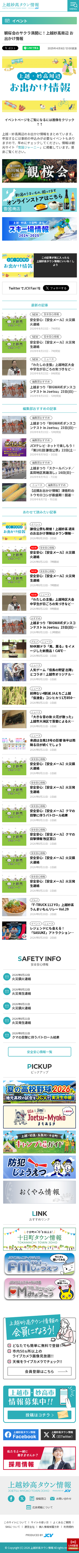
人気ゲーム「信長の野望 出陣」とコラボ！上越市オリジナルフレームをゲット (52, 672)
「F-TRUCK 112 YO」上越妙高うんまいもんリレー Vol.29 (52, 906)
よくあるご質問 (62, 1522)
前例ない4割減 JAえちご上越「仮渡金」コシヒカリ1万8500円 (52, 695)
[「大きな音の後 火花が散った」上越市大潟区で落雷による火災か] (14, 719)
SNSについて (12, 1526)
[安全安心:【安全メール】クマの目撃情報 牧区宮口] (14, 837)
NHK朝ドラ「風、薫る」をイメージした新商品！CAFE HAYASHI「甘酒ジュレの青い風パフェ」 (52, 648)
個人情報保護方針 (49, 1526)
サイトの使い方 (40, 1522)
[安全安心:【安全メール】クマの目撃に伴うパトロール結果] (14, 813)
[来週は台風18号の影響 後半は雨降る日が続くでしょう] (14, 743)
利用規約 (69, 1526)
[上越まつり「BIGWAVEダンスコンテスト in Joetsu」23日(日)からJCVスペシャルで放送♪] (14, 625)
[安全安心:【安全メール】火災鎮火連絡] (14, 555)
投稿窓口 (41, 1498)
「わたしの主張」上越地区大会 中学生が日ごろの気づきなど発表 (52, 601)
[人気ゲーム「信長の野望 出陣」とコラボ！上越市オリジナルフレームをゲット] (14, 672)
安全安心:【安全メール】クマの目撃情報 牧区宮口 (52, 836)
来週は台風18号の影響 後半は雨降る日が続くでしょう (52, 742)
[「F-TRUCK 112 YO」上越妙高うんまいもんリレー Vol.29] (14, 907)
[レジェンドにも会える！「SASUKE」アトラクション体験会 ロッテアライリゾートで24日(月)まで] (14, 930)
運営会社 (29, 1526)
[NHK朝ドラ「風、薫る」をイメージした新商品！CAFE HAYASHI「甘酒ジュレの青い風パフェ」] (14, 649)
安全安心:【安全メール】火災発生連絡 (52, 578)
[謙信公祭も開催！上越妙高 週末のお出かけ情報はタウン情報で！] (14, 531)
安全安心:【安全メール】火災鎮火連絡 (52, 554)
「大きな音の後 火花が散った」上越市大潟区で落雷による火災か (52, 718)
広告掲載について (42, 1507)
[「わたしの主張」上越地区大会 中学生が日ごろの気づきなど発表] (14, 602)
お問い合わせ (63, 1498)
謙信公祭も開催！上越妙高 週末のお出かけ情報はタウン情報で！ (52, 531)
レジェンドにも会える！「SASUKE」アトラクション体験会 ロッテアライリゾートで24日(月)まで (52, 930)
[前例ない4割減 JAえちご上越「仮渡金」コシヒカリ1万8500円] (14, 696)
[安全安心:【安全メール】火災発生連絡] (14, 578)
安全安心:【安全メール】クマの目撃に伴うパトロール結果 (52, 812)
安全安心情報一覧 (39, 1052)
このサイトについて (15, 1522)
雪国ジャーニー (29, 147)
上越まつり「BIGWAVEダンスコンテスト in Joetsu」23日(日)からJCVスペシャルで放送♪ (53, 625)
